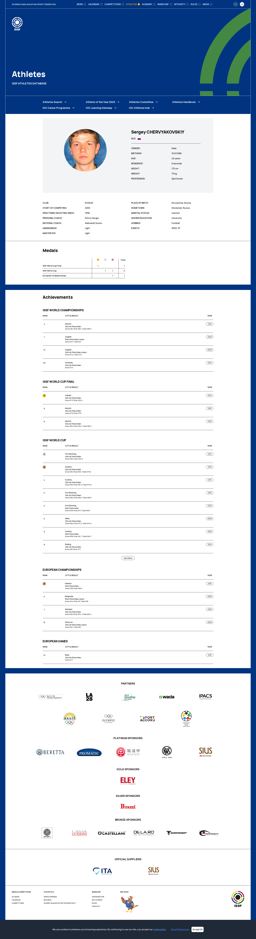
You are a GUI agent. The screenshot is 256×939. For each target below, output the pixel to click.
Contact (96, 906)
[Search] (235, 4)
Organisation (98, 897)
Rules (94, 903)
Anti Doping (97, 900)
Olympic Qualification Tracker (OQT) (60, 903)
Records (47, 900)
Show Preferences (180, 929)
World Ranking (50, 897)
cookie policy (159, 929)
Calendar (16, 900)
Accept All (198, 929)
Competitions (18, 903)
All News (15, 897)
